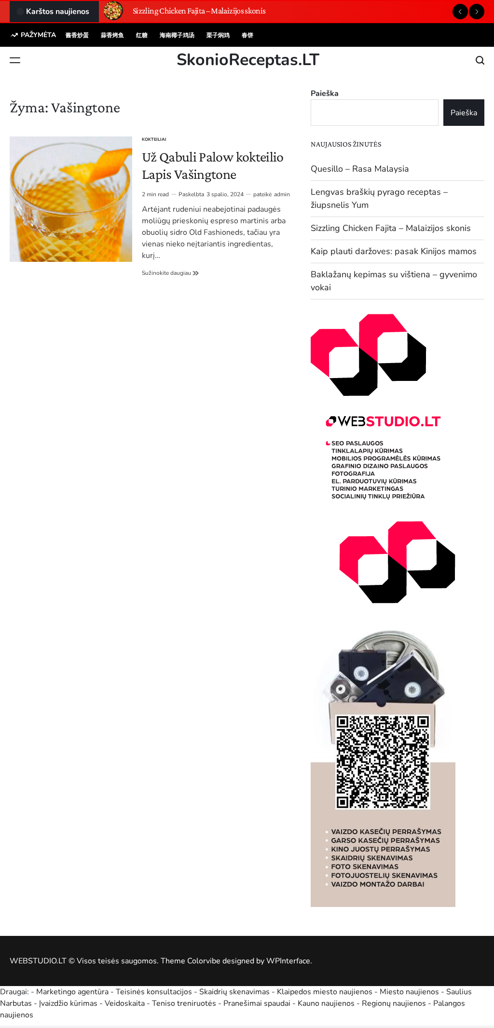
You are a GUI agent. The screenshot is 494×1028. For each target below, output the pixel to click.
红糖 (142, 35)
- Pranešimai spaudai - (258, 1003)
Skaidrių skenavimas (234, 992)
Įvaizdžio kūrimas (68, 1003)
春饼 (247, 35)
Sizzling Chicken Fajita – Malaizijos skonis (199, 10)
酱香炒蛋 (77, 35)
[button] (460, 11)
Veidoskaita (125, 1003)
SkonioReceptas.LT (248, 60)
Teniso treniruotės (184, 1003)
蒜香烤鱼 (112, 35)
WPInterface (288, 961)
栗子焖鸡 (218, 35)
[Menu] (15, 60)
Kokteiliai (154, 139)
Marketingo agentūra (72, 992)
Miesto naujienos (409, 992)
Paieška (325, 93)
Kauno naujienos (326, 1003)
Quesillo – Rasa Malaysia (360, 169)
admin (282, 194)
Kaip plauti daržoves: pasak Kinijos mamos (394, 251)
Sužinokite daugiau (170, 273)
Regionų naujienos (394, 1003)
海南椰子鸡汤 (177, 35)
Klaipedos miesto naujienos (324, 992)
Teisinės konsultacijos (154, 992)
